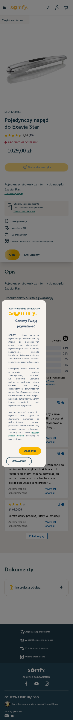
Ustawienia (19, 460)
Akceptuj (30, 450)
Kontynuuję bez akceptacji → (24, 308)
